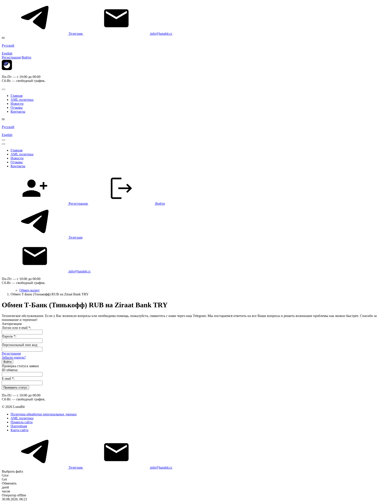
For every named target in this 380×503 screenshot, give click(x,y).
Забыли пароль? (14, 357)
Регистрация (11, 353)
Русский (8, 45)
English (7, 53)
